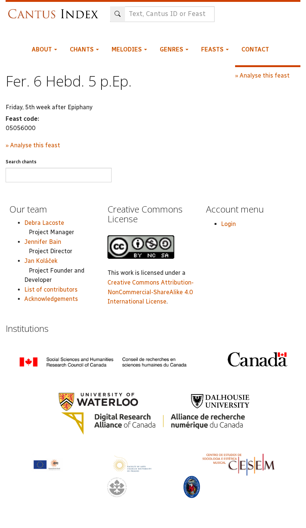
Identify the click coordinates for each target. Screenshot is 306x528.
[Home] (55, 10)
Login (228, 223)
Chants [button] (82, 49)
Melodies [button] (127, 49)
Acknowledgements (51, 298)
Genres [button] (172, 49)
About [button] (42, 49)
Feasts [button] (213, 49)
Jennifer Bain (42, 241)
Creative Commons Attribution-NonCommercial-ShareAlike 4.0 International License (150, 292)
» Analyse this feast (33, 145)
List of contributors (51, 289)
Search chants (21, 161)
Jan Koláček (40, 260)
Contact (255, 49)
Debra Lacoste (44, 222)
